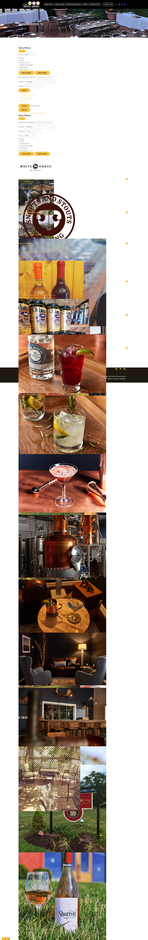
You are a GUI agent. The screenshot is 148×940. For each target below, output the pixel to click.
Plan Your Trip (94, 4)
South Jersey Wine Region (26, 188)
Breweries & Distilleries (25, 219)
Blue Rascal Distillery (27, 348)
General (25, 100)
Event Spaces (27, 98)
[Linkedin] (124, 4)
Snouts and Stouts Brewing (29, 212)
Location (21, 86)
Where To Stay (60, 4)
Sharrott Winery (25, 243)
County (20, 55)
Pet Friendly (23, 69)
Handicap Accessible (26, 65)
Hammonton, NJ (28, 181)
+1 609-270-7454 (28, 319)
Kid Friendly (23, 67)
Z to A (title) (30, 113)
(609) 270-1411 (27, 184)
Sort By (24, 110)
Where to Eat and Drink (73, 4)
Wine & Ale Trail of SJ (25, 257)
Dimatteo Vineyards (26, 281)
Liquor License (24, 63)
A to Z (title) (22, 113)
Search (20, 45)
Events (85, 4)
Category (21, 82)
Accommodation (28, 93)
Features (21, 58)
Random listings (39, 113)
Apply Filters (26, 73)
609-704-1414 (27, 286)
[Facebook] (119, 4)
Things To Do (48, 4)
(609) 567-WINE (28, 248)
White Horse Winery (26, 179)
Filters (24, 106)
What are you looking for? (26, 77)
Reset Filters (42, 73)
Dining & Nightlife (28, 96)
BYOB (22, 60)
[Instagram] (122, 4)
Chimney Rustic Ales (27, 315)
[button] (108, 4)
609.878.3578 (27, 353)
